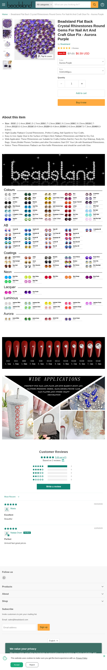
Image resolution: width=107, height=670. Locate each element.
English (52, 641)
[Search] (94, 4)
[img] (10, 504)
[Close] (104, 656)
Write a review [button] (53, 486)
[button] (7, 24)
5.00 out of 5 (60, 457)
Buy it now (81, 102)
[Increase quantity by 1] (82, 83)
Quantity (61, 78)
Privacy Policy (81, 658)
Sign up (44, 627)
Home (5, 14)
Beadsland (65, 44)
